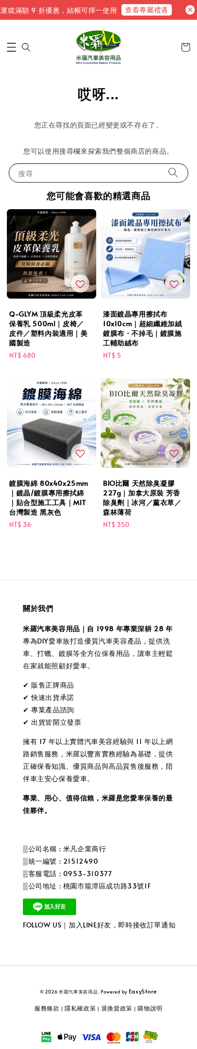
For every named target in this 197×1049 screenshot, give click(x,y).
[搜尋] (173, 173)
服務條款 (47, 1008)
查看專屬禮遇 (142, 9)
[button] (11, 47)
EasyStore (143, 991)
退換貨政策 (117, 1008)
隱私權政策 (80, 1008)
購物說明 (150, 1008)
